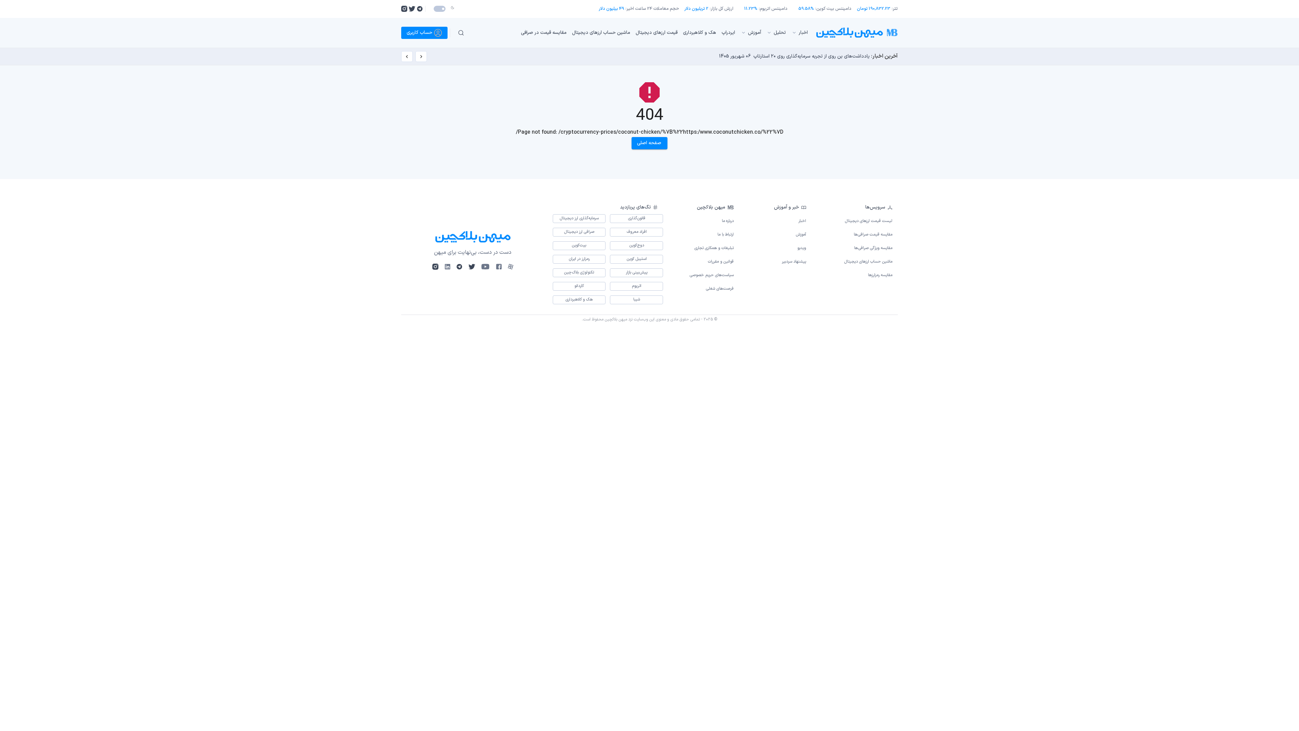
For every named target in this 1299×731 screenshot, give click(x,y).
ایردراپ (728, 32)
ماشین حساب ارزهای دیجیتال (601, 32)
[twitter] (412, 9)
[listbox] (642, 32)
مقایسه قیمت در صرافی (544, 32)
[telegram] (420, 9)
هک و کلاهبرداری (699, 32)
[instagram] (404, 9)
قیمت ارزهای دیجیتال (657, 32)
